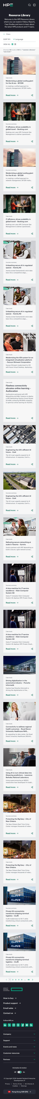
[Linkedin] (5, 1025)
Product (10, 1003)
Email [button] (8, 1008)
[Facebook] (22, 1025)
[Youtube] (26, 1025)
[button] (29, 4)
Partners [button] (6, 1059)
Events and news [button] (10, 1047)
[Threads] (18, 1025)
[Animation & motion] (19, 1072)
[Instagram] (13, 1025)
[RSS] (31, 1025)
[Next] (32, 979)
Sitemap (24, 1086)
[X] (9, 1025)
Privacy (7, 1084)
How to (8, 998)
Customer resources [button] (11, 1053)
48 (29, 980)
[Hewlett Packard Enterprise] (8, 5)
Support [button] (6, 1040)
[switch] (19, 1072)
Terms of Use (17, 1084)
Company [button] (7, 1034)
